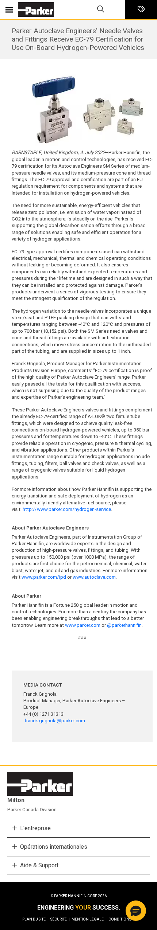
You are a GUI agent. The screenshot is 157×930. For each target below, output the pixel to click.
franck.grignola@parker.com (54, 720)
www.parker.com (82, 625)
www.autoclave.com (94, 577)
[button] (136, 910)
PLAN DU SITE (35, 919)
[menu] (9, 9)
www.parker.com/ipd (44, 577)
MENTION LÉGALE (89, 919)
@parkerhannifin (124, 625)
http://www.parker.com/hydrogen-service (67, 509)
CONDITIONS (119, 919)
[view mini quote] (141, 9)
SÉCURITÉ (60, 919)
